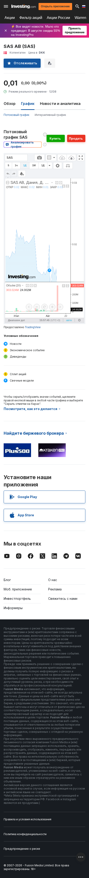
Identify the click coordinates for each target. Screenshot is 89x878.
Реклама (55, 589)
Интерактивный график (50, 115)
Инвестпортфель (17, 598)
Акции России (58, 18)
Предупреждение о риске (22, 848)
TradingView (33, 327)
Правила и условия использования (27, 819)
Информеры (13, 608)
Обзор (10, 103)
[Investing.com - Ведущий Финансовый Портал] (23, 6)
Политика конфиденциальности (25, 834)
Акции (10, 18)
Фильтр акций (30, 18)
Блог (7, 580)
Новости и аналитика (60, 103)
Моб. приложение (18, 589)
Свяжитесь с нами (62, 598)
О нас (52, 580)
